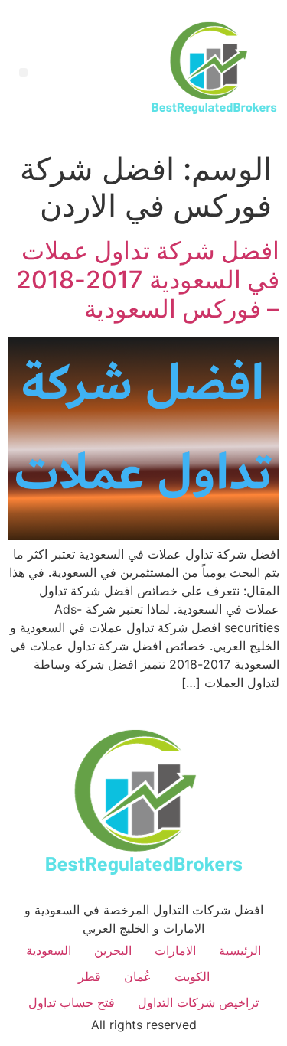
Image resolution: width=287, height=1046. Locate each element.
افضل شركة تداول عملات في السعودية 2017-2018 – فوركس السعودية (147, 280)
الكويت (192, 976)
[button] (23, 72)
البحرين (113, 950)
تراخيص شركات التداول (198, 1002)
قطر (89, 976)
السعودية (48, 950)
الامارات (175, 950)
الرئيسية (240, 950)
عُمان (138, 976)
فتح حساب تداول (71, 1002)
